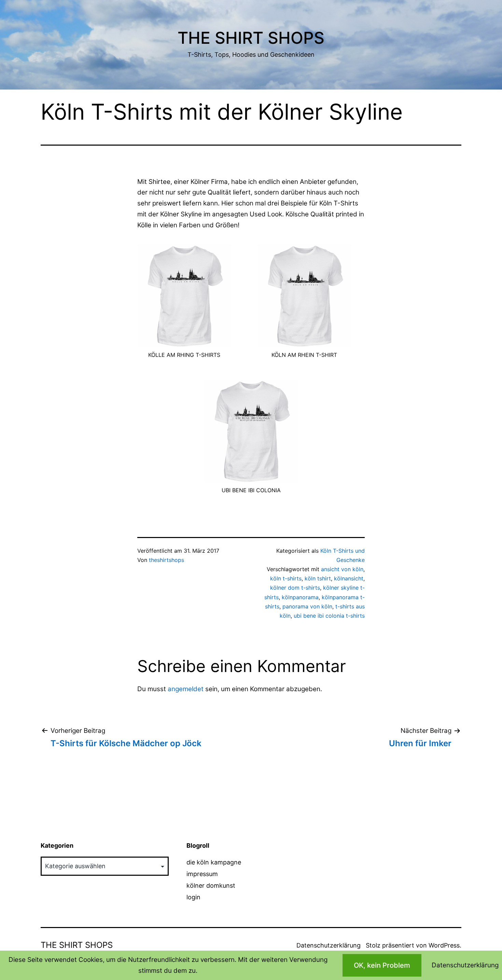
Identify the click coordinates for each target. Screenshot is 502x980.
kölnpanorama (300, 597)
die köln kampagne (213, 862)
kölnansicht (348, 578)
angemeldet (186, 689)
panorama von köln (307, 606)
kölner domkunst (210, 885)
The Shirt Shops (251, 38)
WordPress (444, 945)
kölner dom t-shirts (295, 587)
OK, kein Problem (382, 965)
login (193, 897)
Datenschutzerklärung (328, 945)
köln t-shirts (286, 578)
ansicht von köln (342, 569)
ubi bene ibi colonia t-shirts (329, 615)
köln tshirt (318, 578)
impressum (202, 873)
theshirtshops (166, 559)
